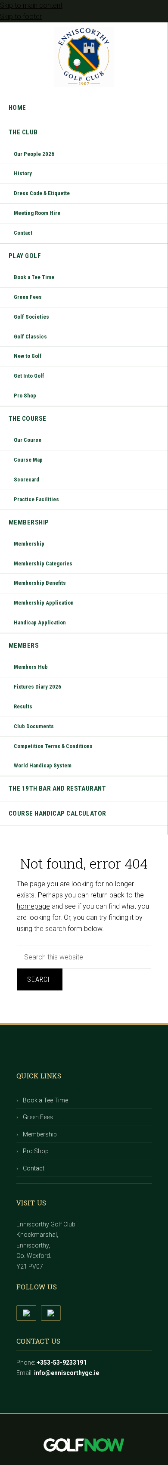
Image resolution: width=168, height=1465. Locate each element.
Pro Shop (36, 1151)
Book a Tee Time (45, 1100)
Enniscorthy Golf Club (84, 57)
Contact (33, 1168)
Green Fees (38, 1117)
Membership (40, 1134)
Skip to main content (31, 5)
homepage (33, 906)
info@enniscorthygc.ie (66, 1372)
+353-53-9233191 (62, 1362)
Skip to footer (21, 16)
